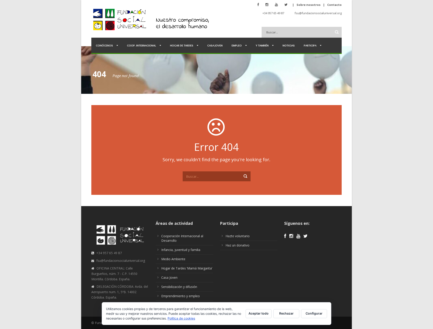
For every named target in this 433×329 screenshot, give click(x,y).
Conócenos (104, 45)
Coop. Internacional (141, 45)
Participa (310, 45)
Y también (262, 45)
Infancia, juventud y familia (180, 250)
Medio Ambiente (173, 259)
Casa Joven (215, 45)
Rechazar (286, 313)
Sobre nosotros (308, 5)
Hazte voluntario (238, 236)
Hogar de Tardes (181, 45)
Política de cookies (181, 318)
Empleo (237, 45)
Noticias (289, 45)
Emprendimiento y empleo (180, 296)
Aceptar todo (259, 313)
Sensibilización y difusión (179, 287)
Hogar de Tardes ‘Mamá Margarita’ (186, 268)
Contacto (334, 5)
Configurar (314, 313)
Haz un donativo (237, 245)
